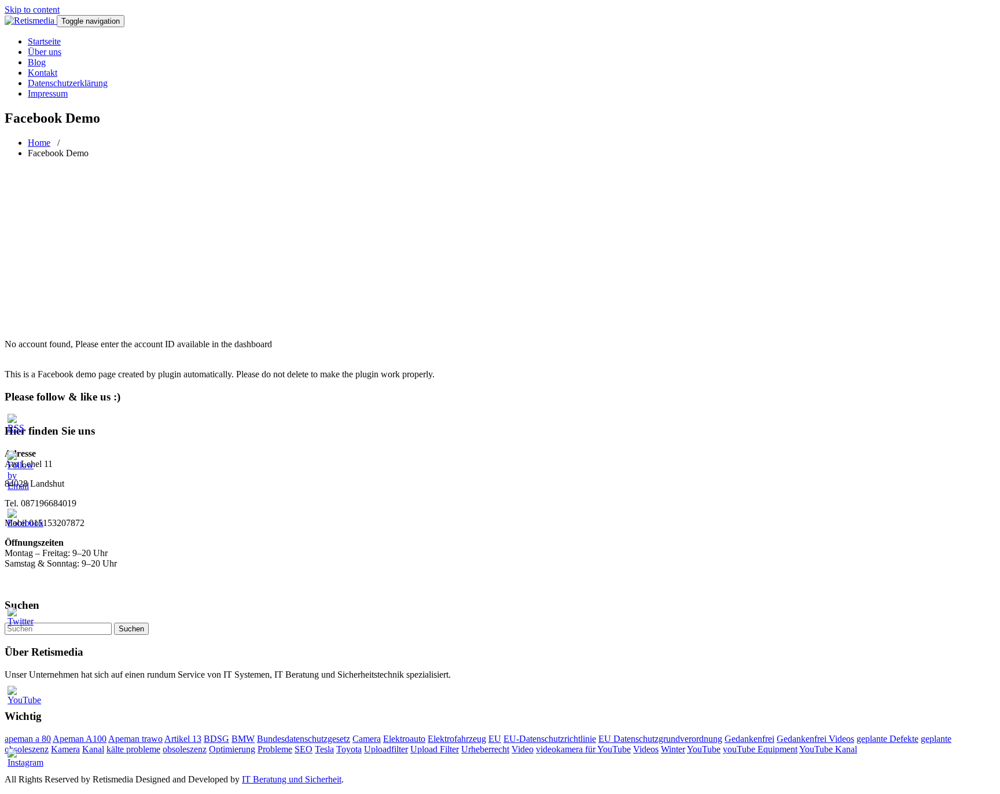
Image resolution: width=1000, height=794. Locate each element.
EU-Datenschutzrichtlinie (549, 739)
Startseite (44, 41)
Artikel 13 (182, 739)
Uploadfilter (386, 749)
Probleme (275, 749)
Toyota (349, 749)
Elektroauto (404, 739)
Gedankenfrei (749, 739)
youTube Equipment (760, 749)
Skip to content (32, 9)
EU (494, 739)
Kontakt (42, 73)
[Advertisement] (500, 249)
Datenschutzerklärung (68, 83)
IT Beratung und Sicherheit (291, 779)
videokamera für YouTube (583, 749)
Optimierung (232, 749)
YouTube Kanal (828, 749)
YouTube (703, 749)
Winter (673, 749)
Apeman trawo (135, 739)
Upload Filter (434, 749)
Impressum (48, 93)
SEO (303, 749)
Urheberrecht (485, 749)
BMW (243, 739)
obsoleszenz (185, 749)
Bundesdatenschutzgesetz (303, 739)
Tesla (324, 749)
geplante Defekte (887, 739)
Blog (37, 62)
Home (39, 143)
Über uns (44, 52)
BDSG (216, 739)
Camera (366, 739)
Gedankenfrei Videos (815, 739)
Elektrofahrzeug (457, 739)
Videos (646, 749)
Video (523, 749)
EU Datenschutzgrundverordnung (660, 739)
